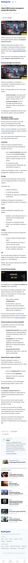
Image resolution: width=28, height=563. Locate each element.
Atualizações (9, 541)
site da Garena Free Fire (9, 131)
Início (2, 5)
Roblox (20, 539)
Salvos (24, 561)
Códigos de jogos (5, 548)
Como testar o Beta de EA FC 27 (17, 511)
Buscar (17, 561)
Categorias (10, 561)
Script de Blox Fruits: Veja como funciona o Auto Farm (16, 475)
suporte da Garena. (20, 317)
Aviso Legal (24, 546)
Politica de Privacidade (15, 546)
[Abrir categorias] (12, 2)
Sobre (2, 546)
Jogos (6, 539)
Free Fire (11, 539)
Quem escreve (13, 548)
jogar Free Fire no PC (19, 51)
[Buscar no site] (15, 2)
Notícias (16, 539)
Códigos (3, 541)
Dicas (5, 5)
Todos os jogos (21, 548)
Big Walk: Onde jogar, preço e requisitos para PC (16, 493)
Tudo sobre (6, 17)
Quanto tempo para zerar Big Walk (14, 484)
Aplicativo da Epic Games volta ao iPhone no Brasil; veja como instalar (16, 503)
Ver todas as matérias (11, 453)
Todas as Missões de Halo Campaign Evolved (15, 519)
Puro (5, 2)
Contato (7, 546)
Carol (8, 440)
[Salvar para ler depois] (26, 13)
